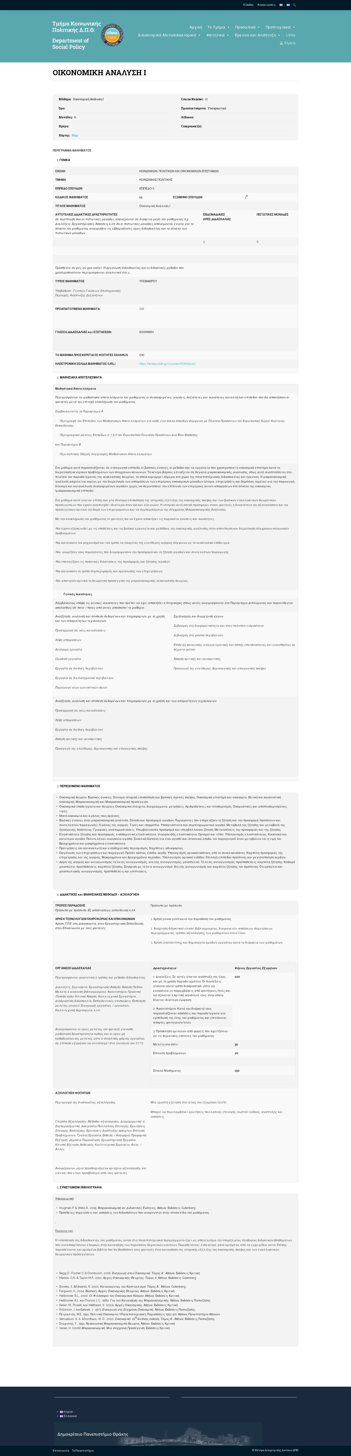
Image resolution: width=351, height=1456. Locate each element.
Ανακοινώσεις (266, 4)
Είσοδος (248, 4)
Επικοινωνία (61, 1450)
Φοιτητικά (215, 35)
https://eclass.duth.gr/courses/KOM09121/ (167, 363)
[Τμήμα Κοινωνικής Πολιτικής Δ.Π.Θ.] (86, 56)
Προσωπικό (246, 27)
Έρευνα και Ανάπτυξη (255, 35)
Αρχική (196, 27)
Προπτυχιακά (278, 27)
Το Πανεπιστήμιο (83, 1450)
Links (291, 35)
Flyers (290, 43)
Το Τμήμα (216, 27)
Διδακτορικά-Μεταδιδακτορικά (167, 35)
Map (75, 135)
